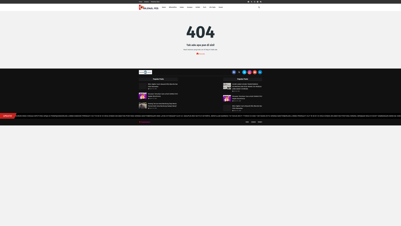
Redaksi (146, 2)
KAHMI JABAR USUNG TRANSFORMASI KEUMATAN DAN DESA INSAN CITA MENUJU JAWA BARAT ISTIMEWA (247, 86)
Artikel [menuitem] (198, 7)
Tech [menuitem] (204, 7)
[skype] (260, 2)
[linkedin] (260, 72)
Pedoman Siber (155, 2)
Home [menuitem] (164, 7)
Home (140, 2)
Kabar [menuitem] (182, 7)
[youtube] (255, 72)
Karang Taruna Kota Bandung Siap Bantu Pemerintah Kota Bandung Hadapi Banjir (162, 105)
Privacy (260, 122)
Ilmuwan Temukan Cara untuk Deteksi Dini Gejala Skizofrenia (163, 95)
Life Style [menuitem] (212, 7)
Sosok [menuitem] (221, 7)
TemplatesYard (145, 122)
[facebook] (248, 2)
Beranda (202, 54)
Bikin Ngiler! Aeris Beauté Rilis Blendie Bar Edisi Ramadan (163, 85)
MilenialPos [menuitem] (173, 7)
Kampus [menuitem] (189, 7)
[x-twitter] (251, 2)
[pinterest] (257, 2)
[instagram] (254, 2)
